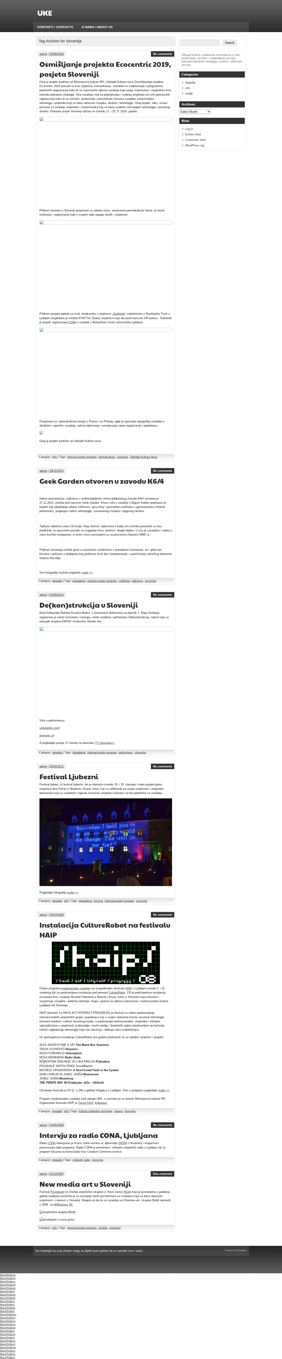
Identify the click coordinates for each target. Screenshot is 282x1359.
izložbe (103, 1228)
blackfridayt (7, 1337)
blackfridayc (7, 1281)
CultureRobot (117, 992)
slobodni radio (81, 1160)
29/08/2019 (57, 54)
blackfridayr (7, 1331)
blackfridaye (7, 1288)
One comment (162, 1173)
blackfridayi (7, 1301)
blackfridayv (7, 1344)
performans (126, 752)
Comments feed (195, 140)
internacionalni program (82, 457)
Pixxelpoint (57, 1192)
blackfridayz (7, 1357)
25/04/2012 (57, 766)
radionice (137, 581)
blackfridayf (7, 1291)
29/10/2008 (57, 914)
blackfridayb (7, 1278)
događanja (78, 581)
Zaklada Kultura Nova (143, 457)
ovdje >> (87, 572)
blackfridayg (7, 1294)
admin (43, 54)
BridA (127, 1192)
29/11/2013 (56, 470)
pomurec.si (46, 735)
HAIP (128, 988)
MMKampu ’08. (63, 1204)
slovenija (122, 457)
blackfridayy (7, 1354)
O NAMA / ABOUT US (97, 27)
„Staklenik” (119, 313)
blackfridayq (7, 1327)
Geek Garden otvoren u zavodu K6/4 (101, 481)
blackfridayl (7, 1311)
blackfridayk (7, 1308)
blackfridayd (7, 1284)
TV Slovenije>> (105, 743)
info (54, 457)
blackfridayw (8, 1347)
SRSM (122, 1143)
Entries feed (193, 134)
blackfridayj (7, 1304)
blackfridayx (7, 1350)
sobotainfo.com (49, 728)
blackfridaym (8, 1314)
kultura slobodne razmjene (95, 1111)
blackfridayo (7, 1321)
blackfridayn (7, 1317)
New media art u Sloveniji (85, 1184)
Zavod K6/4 (85, 1103)
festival (98, 901)
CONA (71, 322)
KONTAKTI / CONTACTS (55, 27)
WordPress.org (194, 145)
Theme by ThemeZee (236, 1250)
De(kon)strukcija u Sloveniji (88, 605)
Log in (189, 129)
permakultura (106, 457)
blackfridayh (7, 1298)
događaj (57, 581)
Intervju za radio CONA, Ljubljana (98, 1135)
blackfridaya (7, 1275)
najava (118, 1111)
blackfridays (7, 1334)
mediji (189, 93)
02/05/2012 (57, 594)
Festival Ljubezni (68, 776)
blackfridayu (7, 1341)
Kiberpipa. (101, 1103)
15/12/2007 (57, 1173)
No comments (162, 54)
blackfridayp (7, 1324)
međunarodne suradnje (75, 988)
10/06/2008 (57, 1125)
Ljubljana (124, 581)
